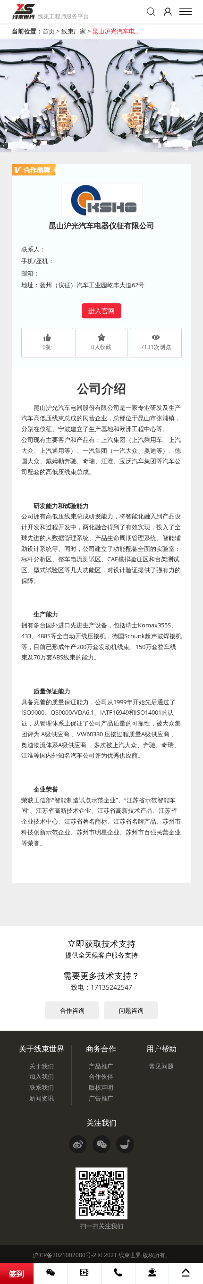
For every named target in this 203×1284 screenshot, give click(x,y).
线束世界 (129, 1255)
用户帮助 (161, 1048)
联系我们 (41, 1087)
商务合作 (101, 1048)
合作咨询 (72, 1010)
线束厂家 (73, 31)
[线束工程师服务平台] (23, 11)
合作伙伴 (101, 1076)
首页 (48, 31)
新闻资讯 (41, 1098)
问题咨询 (131, 1010)
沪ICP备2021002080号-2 (64, 1255)
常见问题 (161, 1066)
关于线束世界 (41, 1048)
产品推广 (101, 1066)
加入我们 (41, 1076)
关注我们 (101, 1122)
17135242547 (111, 987)
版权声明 (101, 1087)
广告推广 (101, 1098)
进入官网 (101, 310)
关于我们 (41, 1066)
